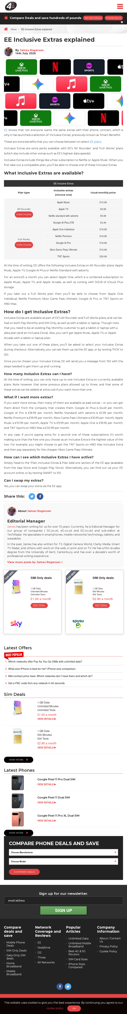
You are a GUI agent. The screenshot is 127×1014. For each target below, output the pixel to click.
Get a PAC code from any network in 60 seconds (36, 683)
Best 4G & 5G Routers (77, 953)
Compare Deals (24, 872)
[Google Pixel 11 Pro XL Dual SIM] (63, 819)
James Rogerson (32, 50)
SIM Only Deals (16, 950)
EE (6, 130)
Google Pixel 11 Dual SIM (53, 797)
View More (16, 759)
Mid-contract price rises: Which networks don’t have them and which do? (50, 676)
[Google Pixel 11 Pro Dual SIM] (63, 783)
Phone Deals (113, 18)
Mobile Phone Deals (15, 944)
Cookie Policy (108, 951)
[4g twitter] (31, 496)
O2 (40, 952)
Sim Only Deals (93, 18)
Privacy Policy (109, 946)
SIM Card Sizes (77, 959)
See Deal (39, 605)
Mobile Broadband (13, 973)
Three (42, 957)
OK (74, 1008)
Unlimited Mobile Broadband (79, 945)
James (11, 526)
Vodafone (44, 947)
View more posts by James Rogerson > (35, 562)
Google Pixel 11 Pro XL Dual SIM (58, 815)
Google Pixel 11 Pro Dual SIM (56, 779)
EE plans (95, 141)
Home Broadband (13, 965)
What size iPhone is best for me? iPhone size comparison (42, 669)
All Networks (46, 962)
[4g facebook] (39, 496)
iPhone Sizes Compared (76, 966)
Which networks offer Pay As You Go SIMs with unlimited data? (45, 661)
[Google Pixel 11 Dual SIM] (63, 801)
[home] (6, 29)
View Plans (23, 214)
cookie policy (55, 1008)
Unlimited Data (78, 938)
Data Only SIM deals (15, 957)
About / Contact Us (110, 940)
